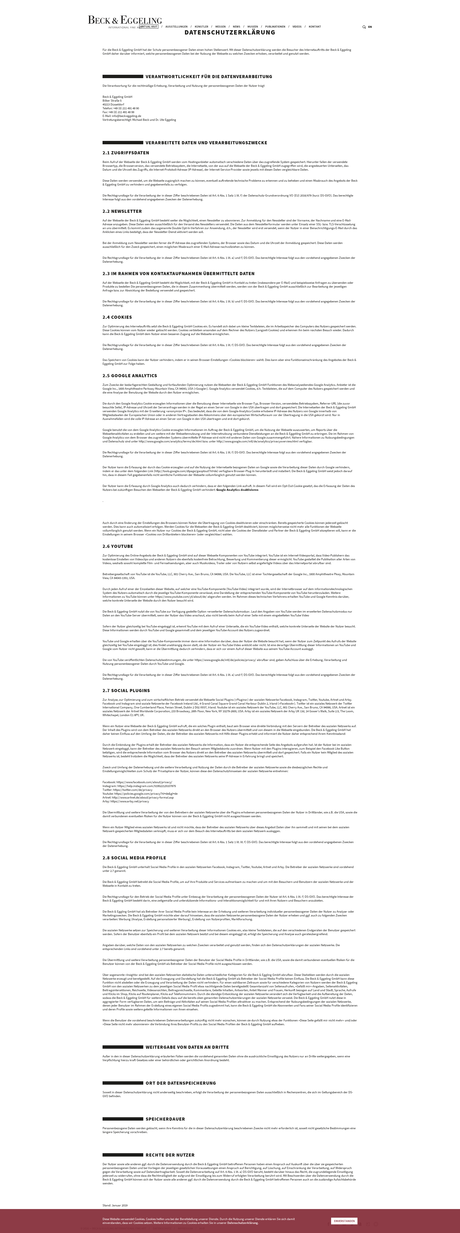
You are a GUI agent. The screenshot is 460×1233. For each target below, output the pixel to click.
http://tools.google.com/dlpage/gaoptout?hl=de (186, 471)
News (236, 26)
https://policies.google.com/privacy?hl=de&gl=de (146, 794)
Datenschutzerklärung (242, 1223)
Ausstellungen (177, 26)
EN (370, 27)
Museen (252, 26)
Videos (297, 26)
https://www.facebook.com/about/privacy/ (144, 782)
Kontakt (315, 26)
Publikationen (275, 26)
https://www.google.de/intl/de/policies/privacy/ (225, 660)
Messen (220, 26)
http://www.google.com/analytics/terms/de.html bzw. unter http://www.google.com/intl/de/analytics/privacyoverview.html (218, 441)
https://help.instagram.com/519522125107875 (146, 786)
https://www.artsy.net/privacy (129, 801)
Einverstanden (344, 1221)
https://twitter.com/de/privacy (132, 790)
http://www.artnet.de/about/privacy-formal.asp (143, 797)
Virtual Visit (148, 26)
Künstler (201, 26)
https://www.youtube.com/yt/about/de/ (181, 597)
